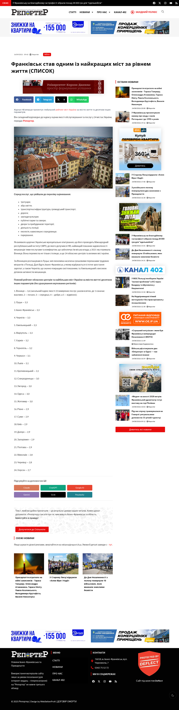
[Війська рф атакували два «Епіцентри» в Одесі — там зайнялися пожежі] (122, 352)
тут (110, 544)
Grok (53, 494)
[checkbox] (172, 695)
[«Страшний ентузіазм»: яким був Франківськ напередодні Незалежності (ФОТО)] (122, 334)
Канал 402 (120, 12)
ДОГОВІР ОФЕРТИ (67, 701)
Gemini (26, 494)
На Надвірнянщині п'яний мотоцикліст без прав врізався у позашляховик (147, 299)
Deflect (159, 680)
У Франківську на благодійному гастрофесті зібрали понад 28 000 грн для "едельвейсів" (148, 238)
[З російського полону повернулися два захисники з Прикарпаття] (122, 191)
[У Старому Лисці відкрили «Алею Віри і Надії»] (122, 178)
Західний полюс (146, 12)
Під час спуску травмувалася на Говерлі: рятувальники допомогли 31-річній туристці (147, 414)
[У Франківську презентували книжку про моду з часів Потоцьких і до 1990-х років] (122, 116)
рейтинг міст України (65, 109)
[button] (24, 99)
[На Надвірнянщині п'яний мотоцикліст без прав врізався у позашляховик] (122, 300)
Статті (72, 12)
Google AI (80, 487)
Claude (26, 487)
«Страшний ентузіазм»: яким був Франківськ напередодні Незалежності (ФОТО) (147, 333)
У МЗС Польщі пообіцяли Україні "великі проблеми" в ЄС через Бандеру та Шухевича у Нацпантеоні (147, 283)
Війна (47, 54)
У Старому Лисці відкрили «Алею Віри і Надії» (148, 176)
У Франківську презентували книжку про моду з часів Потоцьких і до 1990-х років (146, 115)
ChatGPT (53, 487)
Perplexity (79, 494)
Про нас (102, 12)
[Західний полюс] (132, 12)
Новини (85, 12)
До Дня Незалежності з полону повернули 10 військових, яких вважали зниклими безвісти (147, 253)
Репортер (28, 120)
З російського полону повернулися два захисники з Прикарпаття (146, 190)
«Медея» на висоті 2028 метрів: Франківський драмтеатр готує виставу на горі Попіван (147, 399)
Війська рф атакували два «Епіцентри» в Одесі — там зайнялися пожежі (144, 351)
